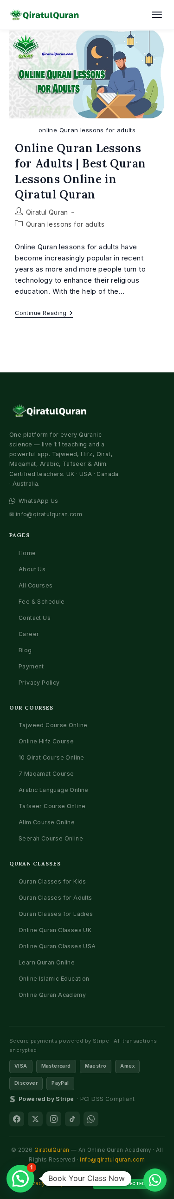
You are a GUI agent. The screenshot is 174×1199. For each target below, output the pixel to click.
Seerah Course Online (51, 838)
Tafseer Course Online (52, 806)
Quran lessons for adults (65, 224)
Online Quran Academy (52, 994)
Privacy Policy (39, 682)
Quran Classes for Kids (52, 881)
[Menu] (157, 15)
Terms (78, 1183)
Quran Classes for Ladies (56, 913)
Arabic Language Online (54, 789)
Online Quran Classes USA (57, 946)
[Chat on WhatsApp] (155, 1180)
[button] (20, 1179)
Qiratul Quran (47, 212)
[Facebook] (16, 1119)
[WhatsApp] (91, 1119)
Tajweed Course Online (53, 725)
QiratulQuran (52, 1150)
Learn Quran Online (47, 962)
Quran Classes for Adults (55, 897)
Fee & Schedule (42, 601)
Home (27, 553)
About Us (32, 569)
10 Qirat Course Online (51, 757)
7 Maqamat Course (46, 773)
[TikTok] (72, 1119)
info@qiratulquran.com (112, 1159)
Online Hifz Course (46, 741)
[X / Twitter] (35, 1119)
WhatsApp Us (38, 500)
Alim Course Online (47, 822)
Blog (25, 650)
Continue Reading (44, 314)
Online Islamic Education (54, 978)
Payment (31, 666)
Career (29, 633)
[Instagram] (53, 1119)
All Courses (35, 585)
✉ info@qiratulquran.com (45, 514)
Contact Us (35, 617)
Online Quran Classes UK (55, 930)
